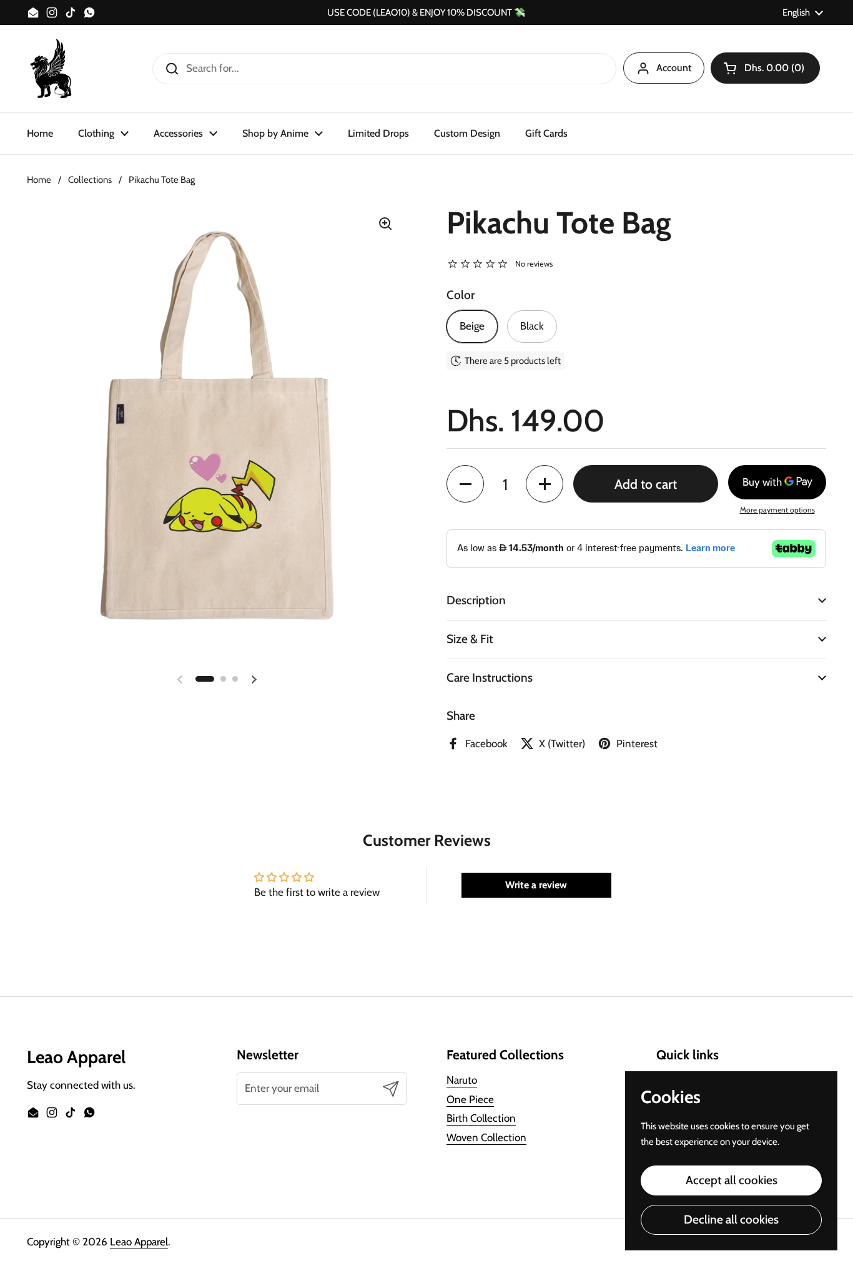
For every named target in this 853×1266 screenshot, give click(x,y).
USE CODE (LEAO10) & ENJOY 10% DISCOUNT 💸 (426, 12)
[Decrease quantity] (465, 484)
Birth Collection (481, 1118)
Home (39, 179)
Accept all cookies (731, 1180)
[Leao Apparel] (52, 68)
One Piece (470, 1099)
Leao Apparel (139, 1241)
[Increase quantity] (544, 484)
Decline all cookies (731, 1219)
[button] (765, 68)
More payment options (777, 509)
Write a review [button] (536, 885)
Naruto (461, 1080)
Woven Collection (486, 1137)
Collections (90, 179)
